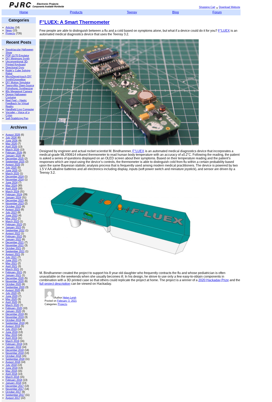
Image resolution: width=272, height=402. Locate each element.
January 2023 (13, 227)
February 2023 (14, 224)
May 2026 (11, 143)
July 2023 (11, 212)
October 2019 (13, 320)
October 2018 (13, 356)
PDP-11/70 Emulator (17, 55)
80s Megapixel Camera (19, 91)
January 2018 (13, 382)
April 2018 (11, 373)
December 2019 (15, 314)
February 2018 (14, 379)
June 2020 (12, 296)
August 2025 (13, 164)
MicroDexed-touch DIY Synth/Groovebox (19, 78)
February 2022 (14, 236)
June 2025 (12, 170)
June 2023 (12, 215)
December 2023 (15, 200)
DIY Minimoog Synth (17, 58)
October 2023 (13, 206)
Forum (217, 12)
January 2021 (13, 275)
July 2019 (11, 329)
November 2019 (15, 317)
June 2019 (12, 332)
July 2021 (11, 257)
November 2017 (15, 388)
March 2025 (12, 173)
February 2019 (14, 344)
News (9, 30)
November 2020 (15, 281)
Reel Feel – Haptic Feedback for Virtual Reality (17, 103)
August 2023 (13, 209)
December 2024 (15, 176)
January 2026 (13, 155)
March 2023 (12, 221)
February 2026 (14, 152)
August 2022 (13, 233)
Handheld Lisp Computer (20, 109)
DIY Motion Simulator (18, 82)
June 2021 (12, 260)
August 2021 (13, 254)
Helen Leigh (69, 297)
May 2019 (11, 335)
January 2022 (13, 239)
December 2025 (15, 158)
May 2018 (11, 370)
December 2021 (15, 242)
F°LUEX (224, 30)
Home (24, 12)
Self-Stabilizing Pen (17, 118)
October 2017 (13, 391)
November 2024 (15, 179)
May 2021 (11, 263)
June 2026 (12, 140)
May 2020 (11, 299)
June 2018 (12, 368)
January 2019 (13, 347)
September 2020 (15, 287)
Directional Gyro (15, 67)
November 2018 (15, 353)
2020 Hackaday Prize (213, 280)
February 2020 (14, 308)
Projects (10, 33)
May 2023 (11, 218)
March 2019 (12, 341)
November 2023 (15, 203)
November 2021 (15, 245)
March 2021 (12, 269)
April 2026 (11, 146)
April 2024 (11, 188)
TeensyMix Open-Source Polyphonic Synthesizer (20, 87)
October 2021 (13, 248)
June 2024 (12, 182)
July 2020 (11, 293)
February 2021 (14, 272)
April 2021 (11, 266)
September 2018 (15, 359)
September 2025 (15, 161)
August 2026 (13, 134)
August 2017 (13, 397)
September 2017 (15, 394)
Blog (175, 12)
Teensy (132, 12)
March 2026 (12, 149)
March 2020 (12, 305)
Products (76, 12)
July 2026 (11, 137)
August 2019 (13, 326)
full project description (54, 283)
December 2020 (15, 278)
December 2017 (15, 385)
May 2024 (11, 185)
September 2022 (15, 230)
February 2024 (14, 194)
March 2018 (12, 376)
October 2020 (13, 284)
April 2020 (11, 302)
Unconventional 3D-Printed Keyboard (17, 63)
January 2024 (13, 197)
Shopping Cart (207, 7)
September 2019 (15, 323)
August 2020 (13, 290)
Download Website (229, 7)
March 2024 (12, 191)
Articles (10, 27)
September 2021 (15, 251)
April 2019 (11, 338)
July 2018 (11, 365)
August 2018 (13, 362)
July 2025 (11, 167)
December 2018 (15, 350)
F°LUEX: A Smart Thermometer (74, 22)
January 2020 (13, 311)
